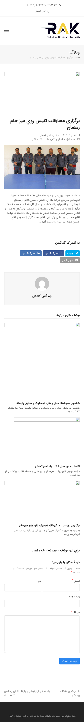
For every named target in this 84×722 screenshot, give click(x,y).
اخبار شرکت (69, 139)
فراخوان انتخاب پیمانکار (70, 693)
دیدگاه (75, 612)
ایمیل (76, 581)
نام (38, 581)
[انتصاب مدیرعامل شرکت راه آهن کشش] (47, 439)
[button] (6, 31)
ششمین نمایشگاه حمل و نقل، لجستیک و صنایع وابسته (48, 403)
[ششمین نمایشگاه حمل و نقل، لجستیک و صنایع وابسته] (42, 360)
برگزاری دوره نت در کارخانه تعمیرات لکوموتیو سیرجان (49, 525)
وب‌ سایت (74, 596)
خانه (77, 57)
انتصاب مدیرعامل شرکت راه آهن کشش (57, 466)
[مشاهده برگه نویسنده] (42, 283)
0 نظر (35, 139)
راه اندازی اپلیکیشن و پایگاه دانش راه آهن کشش (27, 693)
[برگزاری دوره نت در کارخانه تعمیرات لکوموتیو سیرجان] (42, 500)
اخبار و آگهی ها (55, 139)
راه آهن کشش (47, 135)
